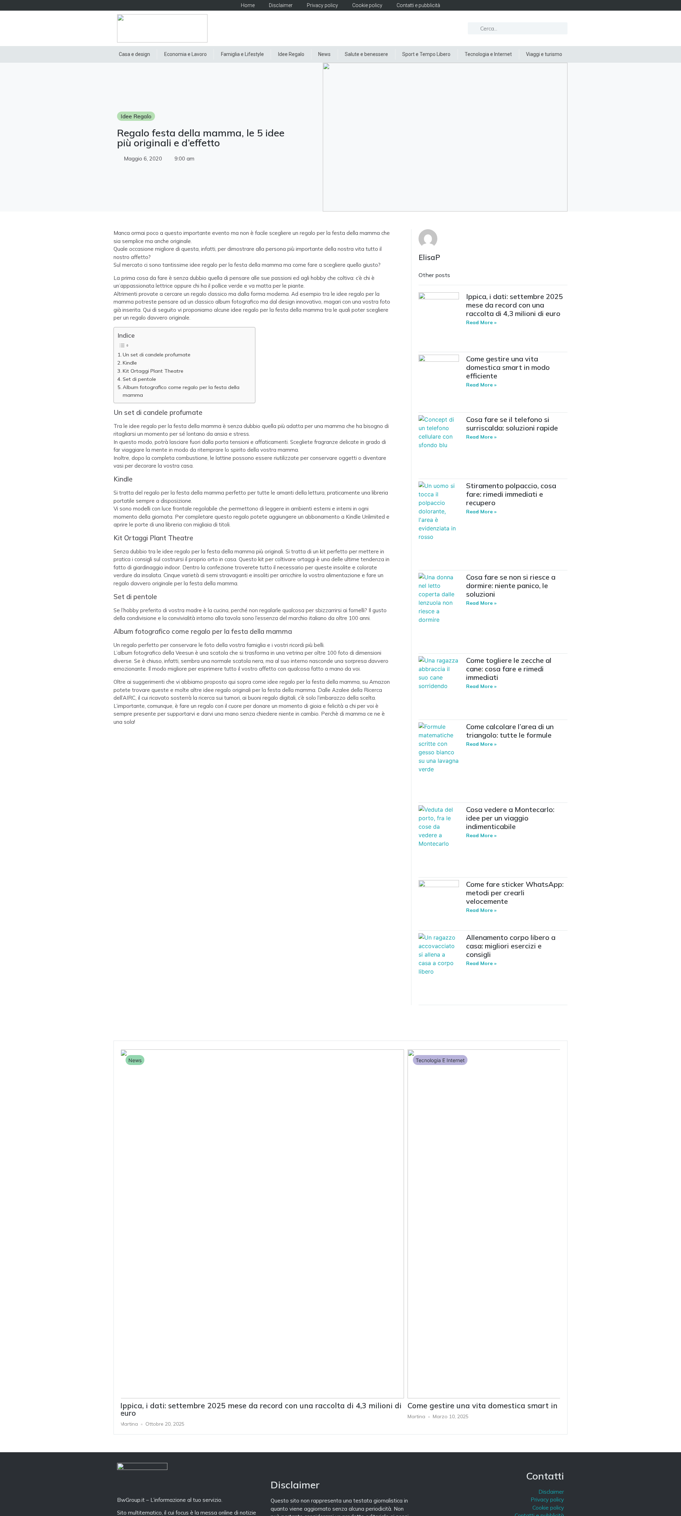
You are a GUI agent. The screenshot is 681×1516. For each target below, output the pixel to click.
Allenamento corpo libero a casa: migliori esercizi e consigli (510, 946)
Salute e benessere (366, 54)
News (324, 54)
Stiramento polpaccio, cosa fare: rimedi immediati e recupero (511, 494)
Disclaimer (281, 5)
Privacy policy (322, 5)
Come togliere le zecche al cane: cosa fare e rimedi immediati (509, 669)
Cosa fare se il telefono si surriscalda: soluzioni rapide (512, 423)
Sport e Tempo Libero (426, 54)
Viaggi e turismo (544, 54)
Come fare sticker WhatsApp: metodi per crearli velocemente (515, 893)
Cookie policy (367, 5)
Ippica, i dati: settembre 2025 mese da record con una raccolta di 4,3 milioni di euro (514, 305)
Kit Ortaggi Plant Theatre (153, 371)
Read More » (481, 322)
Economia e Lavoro (185, 54)
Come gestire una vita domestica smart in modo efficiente (508, 367)
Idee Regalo (291, 54)
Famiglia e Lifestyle (242, 54)
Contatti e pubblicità (418, 5)
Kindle (130, 363)
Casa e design (134, 54)
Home (248, 5)
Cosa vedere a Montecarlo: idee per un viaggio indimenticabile (510, 818)
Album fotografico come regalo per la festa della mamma (181, 391)
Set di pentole (139, 379)
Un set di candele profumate (156, 354)
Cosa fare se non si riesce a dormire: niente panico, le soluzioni (510, 585)
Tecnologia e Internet (488, 54)
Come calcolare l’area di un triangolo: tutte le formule (510, 730)
